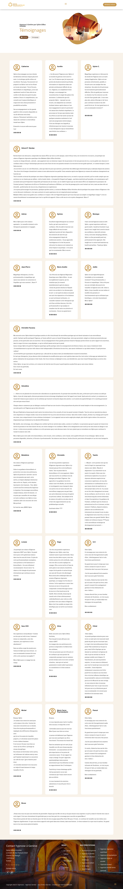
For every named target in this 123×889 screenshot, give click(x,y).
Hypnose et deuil (105, 864)
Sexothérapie (86, 869)
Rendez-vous (110, 4)
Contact (65, 867)
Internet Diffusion (66, 885)
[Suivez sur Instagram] (11, 872)
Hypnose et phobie (88, 854)
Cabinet (65, 854)
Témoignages (67, 861)
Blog (64, 864)
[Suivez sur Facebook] (7, 872)
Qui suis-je (66, 851)
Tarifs (65, 857)
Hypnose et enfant (88, 863)
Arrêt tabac (85, 866)
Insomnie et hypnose (89, 850)
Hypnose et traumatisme (108, 855)
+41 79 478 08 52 (13, 865)
